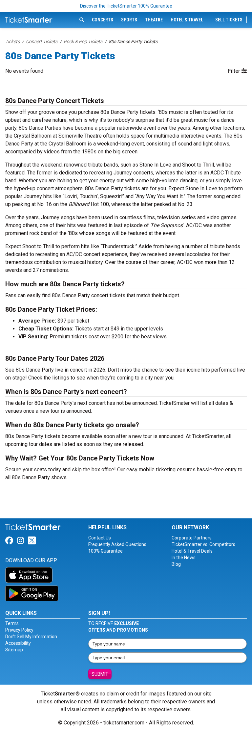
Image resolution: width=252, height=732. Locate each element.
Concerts (102, 19)
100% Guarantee (105, 551)
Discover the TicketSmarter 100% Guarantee (126, 6)
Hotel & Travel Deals (192, 551)
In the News (184, 557)
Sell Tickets (228, 19)
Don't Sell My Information (31, 636)
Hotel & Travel (187, 19)
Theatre (154, 19)
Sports (129, 19)
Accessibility (18, 643)
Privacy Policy (19, 630)
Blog (176, 564)
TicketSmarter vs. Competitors (203, 544)
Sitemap (14, 649)
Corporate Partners (192, 537)
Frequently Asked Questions (117, 544)
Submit (100, 674)
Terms (12, 623)
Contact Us (99, 537)
